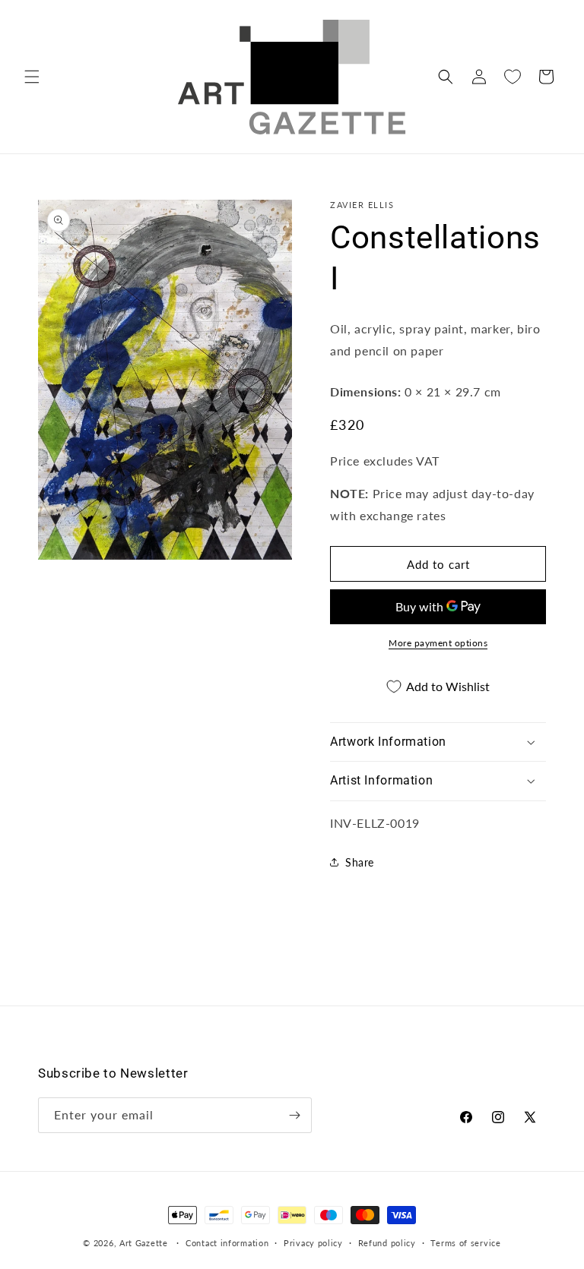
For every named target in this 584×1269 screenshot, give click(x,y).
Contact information (227, 1243)
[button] (32, 76)
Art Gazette (143, 1243)
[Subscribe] (294, 1115)
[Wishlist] (512, 76)
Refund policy (387, 1243)
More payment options (438, 643)
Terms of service (465, 1243)
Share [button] (359, 862)
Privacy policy (313, 1243)
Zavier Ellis (362, 205)
